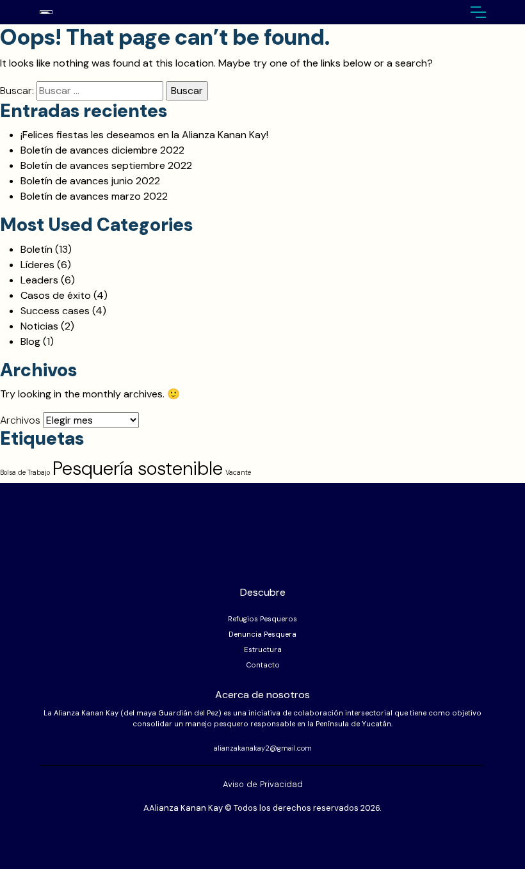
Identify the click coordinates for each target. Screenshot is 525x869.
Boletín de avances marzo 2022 (94, 196)
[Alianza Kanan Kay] (78, 12)
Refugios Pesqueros (262, 618)
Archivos (20, 420)
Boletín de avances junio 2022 (90, 180)
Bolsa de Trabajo (25, 472)
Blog (30, 341)
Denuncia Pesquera (262, 634)
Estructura (263, 649)
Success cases (55, 310)
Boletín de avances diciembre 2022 (102, 150)
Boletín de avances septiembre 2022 (106, 165)
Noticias (39, 326)
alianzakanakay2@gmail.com (263, 748)
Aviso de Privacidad (263, 784)
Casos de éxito (55, 295)
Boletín (36, 249)
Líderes (37, 264)
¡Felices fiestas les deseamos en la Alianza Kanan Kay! (144, 134)
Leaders (39, 280)
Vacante (238, 472)
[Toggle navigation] (478, 12)
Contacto (263, 664)
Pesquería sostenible (137, 468)
